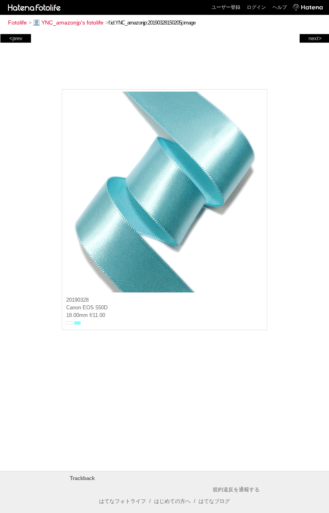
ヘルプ (279, 7)
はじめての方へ (172, 501)
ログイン (256, 7)
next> (315, 38)
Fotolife (17, 22)
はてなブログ (214, 501)
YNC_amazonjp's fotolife (72, 22)
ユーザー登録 (225, 7)
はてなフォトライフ (122, 501)
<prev (15, 38)
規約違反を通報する (236, 489)
